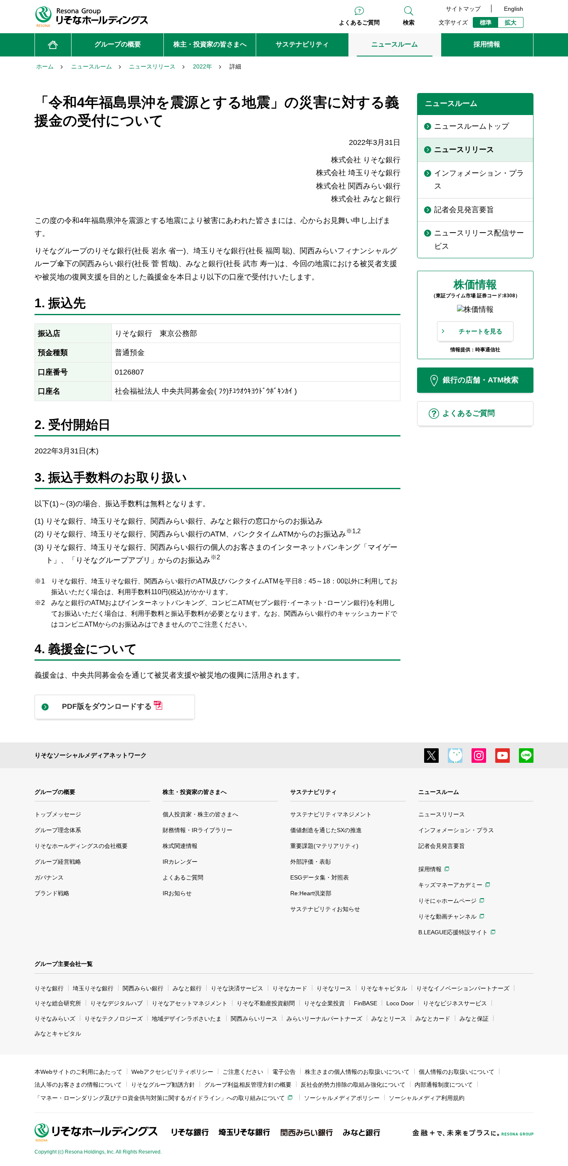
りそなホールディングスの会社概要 (81, 846)
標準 (485, 22)
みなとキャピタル (58, 1033)
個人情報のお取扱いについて (456, 1071)
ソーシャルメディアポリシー (342, 1098)
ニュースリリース (441, 814)
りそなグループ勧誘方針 (163, 1084)
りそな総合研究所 (58, 1003)
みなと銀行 (187, 988)
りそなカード (289, 988)
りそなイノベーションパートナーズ (462, 988)
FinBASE (365, 1003)
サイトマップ (463, 8)
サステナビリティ (313, 792)
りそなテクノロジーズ (113, 1018)
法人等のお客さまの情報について (78, 1084)
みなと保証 (474, 1018)
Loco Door (400, 1003)
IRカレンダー (180, 861)
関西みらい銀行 (143, 988)
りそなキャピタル (384, 988)
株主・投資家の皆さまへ (195, 792)
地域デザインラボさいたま (187, 1018)
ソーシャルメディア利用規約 (426, 1098)
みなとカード (432, 1018)
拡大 (510, 22)
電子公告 (284, 1071)
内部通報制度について (444, 1084)
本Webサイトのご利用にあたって (78, 1071)
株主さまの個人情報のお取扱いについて (357, 1071)
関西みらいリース (254, 1018)
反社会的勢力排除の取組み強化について (353, 1084)
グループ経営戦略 (58, 861)
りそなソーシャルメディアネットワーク (91, 755)
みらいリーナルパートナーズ (324, 1018)
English (513, 8)
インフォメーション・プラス (456, 830)
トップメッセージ (58, 814)
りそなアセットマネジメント (189, 1003)
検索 (409, 22)
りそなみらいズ (55, 1018)
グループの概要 (55, 792)
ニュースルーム (438, 792)
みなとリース (388, 1018)
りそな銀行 (49, 988)
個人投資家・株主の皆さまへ (200, 814)
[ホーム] (53, 44)
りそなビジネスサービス (455, 1003)
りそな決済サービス (237, 988)
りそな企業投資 (324, 1003)
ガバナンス (49, 877)
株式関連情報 (180, 846)
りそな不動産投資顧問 (266, 1003)
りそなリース (333, 988)
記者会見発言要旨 (441, 846)
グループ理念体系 (58, 830)
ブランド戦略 (52, 893)
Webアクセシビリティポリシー (172, 1071)
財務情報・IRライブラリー (197, 830)
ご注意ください (242, 1071)
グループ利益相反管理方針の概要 (247, 1084)
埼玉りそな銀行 (93, 988)
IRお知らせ (177, 893)
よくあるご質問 (359, 22)
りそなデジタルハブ (116, 1003)
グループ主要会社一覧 (64, 963)
